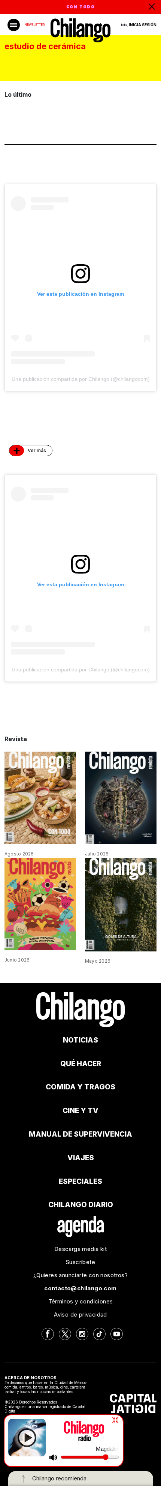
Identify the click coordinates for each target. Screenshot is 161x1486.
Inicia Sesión (143, 24)
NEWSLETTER (34, 25)
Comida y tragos (80, 1087)
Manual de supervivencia (80, 1134)
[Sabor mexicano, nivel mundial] (40, 903)
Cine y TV (80, 1110)
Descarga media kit (80, 1248)
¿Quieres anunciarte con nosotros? (80, 1275)
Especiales (80, 1181)
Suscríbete (80, 1262)
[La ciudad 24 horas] (121, 797)
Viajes (80, 1157)
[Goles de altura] (121, 904)
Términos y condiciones (80, 1301)
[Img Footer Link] (81, 1226)
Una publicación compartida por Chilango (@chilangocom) (81, 379)
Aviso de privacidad (80, 1314)
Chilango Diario (80, 1204)
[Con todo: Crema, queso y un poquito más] (40, 797)
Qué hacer (80, 1063)
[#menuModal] (13, 25)
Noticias (80, 1040)
